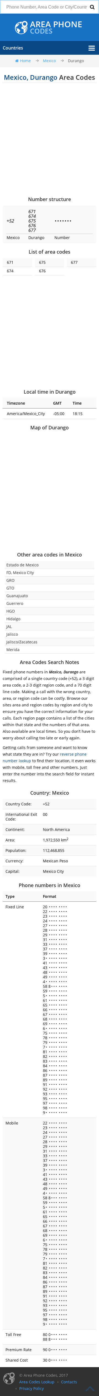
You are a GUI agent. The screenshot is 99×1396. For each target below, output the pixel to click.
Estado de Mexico (22, 564)
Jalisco (12, 634)
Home (25, 60)
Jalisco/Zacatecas (21, 641)
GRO (10, 580)
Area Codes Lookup (36, 1381)
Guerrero (14, 603)
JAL (9, 626)
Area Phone (56, 27)
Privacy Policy (31, 1388)
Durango (76, 60)
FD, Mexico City (20, 572)
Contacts (69, 1381)
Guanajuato (17, 595)
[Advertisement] (49, 139)
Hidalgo (13, 618)
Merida (13, 649)
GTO (10, 588)
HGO (10, 611)
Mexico (49, 60)
